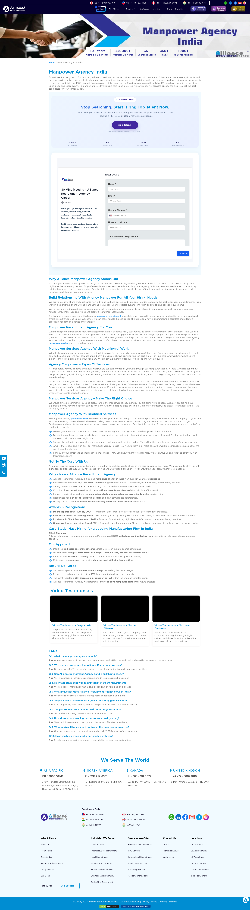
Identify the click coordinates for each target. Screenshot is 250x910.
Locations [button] (156, 9)
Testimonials (46, 851)
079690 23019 (93, 825)
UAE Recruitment (199, 863)
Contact (144, 9)
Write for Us (168, 857)
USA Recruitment (199, 851)
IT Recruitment (97, 845)
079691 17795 (134, 825)
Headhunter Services (137, 863)
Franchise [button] (179, 9)
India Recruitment (199, 876)
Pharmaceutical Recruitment (104, 851)
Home (52, 62)
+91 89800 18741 (199, 3)
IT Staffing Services (137, 870)
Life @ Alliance (47, 870)
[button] (101, 9)
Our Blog (162, 901)
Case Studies (46, 857)
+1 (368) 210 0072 (169, 3)
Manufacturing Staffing (101, 863)
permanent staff (79, 418)
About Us (45, 845)
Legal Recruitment (99, 857)
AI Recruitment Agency (138, 876)
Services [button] (129, 9)
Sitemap (173, 901)
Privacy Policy (149, 901)
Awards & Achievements (52, 863)
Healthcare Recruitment (102, 870)
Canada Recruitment (200, 870)
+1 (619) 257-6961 (96, 776)
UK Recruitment (198, 857)
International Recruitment (140, 857)
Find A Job (46, 886)
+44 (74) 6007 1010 (106, 3)
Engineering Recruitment (102, 876)
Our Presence (197, 845)
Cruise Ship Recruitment (102, 882)
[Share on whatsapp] (225, 3)
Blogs (169, 9)
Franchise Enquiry (171, 851)
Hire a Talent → (125, 125)
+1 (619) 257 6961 (138, 3)
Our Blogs (45, 876)
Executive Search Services (140, 845)
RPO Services (134, 851)
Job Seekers (67, 886)
